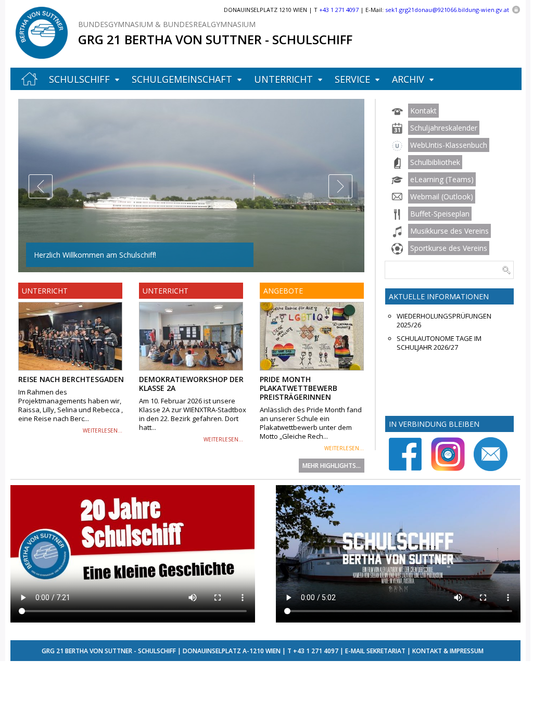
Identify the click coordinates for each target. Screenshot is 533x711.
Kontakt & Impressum (448, 650)
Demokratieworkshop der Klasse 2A (191, 383)
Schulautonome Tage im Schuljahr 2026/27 (439, 343)
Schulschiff (79, 79)
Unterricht (283, 79)
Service (352, 79)
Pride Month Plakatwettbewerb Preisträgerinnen (298, 388)
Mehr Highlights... (331, 465)
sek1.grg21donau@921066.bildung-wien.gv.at (447, 10)
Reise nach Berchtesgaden (71, 379)
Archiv (408, 79)
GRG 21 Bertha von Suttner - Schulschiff (215, 39)
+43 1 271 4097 (315, 650)
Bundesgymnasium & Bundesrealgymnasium (167, 24)
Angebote (283, 291)
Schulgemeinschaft (182, 79)
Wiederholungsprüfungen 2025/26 (444, 320)
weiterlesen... (102, 430)
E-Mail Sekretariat (375, 650)
